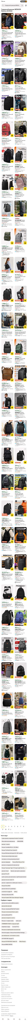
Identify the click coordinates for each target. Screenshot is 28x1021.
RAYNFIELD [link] (17, 385)
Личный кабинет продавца (7, 952)
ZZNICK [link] (3, 385)
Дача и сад (3, 988)
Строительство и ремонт (6, 998)
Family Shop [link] (18, 629)
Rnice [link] (16, 604)
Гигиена (3, 975)
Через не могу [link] (18, 738)
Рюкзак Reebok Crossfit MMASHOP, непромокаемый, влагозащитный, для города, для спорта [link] (20, 277)
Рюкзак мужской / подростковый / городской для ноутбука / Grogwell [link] (7, 494)
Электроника (4, 977)
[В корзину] (12, 27)
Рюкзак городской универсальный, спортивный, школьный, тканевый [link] (20, 657)
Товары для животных (6, 996)
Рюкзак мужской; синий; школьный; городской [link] (7, 33)
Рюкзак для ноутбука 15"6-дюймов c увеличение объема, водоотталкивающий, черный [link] (7, 221)
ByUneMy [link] (17, 166)
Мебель (3, 971)
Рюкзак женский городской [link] (19, 194)
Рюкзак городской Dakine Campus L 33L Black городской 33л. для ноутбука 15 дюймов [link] (19, 575)
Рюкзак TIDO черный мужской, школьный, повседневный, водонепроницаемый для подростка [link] (6, 547)
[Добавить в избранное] (12, 14)
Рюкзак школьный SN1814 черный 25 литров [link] (6, 630)
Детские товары (5, 1000)
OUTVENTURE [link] (18, 220)
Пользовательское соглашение (8, 1005)
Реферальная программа (6, 964)
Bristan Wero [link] (18, 682)
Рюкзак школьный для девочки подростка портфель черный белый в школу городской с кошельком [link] (7, 605)
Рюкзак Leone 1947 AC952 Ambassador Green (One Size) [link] (7, 248)
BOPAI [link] (16, 439)
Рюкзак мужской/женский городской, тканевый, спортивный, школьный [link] (20, 521)
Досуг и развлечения (6, 969)
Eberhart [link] (4, 276)
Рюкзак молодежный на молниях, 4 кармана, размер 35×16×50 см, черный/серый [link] (6, 521)
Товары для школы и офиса (7, 992)
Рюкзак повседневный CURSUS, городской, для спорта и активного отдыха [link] (7, 468)
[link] (12, 838)
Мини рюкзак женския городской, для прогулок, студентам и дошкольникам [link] (20, 141)
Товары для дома (5, 981)
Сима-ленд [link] (4, 520)
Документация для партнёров (8, 956)
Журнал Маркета (5, 1011)
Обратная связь (4, 1007)
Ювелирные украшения (6, 1002)
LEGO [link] (16, 712)
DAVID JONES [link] (5, 738)
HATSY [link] (3, 114)
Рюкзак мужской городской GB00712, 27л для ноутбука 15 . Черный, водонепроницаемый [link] (7, 440)
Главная (3, 1019)
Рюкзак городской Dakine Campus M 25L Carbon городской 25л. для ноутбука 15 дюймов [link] (7, 682)
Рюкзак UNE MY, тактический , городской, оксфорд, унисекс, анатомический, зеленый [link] (20, 359)
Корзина (19, 1019)
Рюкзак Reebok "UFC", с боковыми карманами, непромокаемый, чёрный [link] (20, 306)
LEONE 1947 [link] (4, 248)
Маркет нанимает (5, 1009)
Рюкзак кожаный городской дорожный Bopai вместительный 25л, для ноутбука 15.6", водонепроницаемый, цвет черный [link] (20, 440)
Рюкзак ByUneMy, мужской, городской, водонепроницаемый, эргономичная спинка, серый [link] (20, 248)
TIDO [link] (3, 546)
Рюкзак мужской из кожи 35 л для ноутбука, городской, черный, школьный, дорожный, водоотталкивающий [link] (7, 167)
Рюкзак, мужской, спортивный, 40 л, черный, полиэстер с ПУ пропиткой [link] (20, 494)
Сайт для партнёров (5, 958)
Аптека (2, 983)
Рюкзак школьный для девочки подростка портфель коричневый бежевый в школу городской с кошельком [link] (20, 61)
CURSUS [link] (4, 467)
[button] (26, 5)
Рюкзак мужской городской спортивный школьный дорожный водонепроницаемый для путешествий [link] (20, 33)
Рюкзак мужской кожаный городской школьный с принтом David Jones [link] (7, 739)
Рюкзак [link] (3, 789)
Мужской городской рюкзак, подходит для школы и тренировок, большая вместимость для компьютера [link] (20, 468)
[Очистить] (22, 5)
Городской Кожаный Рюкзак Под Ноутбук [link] (7, 386)
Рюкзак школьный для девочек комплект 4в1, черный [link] (7, 816)
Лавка (8, 1019)
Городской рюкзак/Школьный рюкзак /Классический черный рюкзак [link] (20, 605)
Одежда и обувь (5, 979)
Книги (2, 990)
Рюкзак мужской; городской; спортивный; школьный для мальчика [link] (20, 88)
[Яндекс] (11, 1016)
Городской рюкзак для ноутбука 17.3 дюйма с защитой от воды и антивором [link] (7, 61)
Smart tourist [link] (5, 305)
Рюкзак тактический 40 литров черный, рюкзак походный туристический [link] (20, 332)
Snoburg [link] (4, 629)
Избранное (14, 1019)
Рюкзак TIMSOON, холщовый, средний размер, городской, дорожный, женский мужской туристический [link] (7, 657)
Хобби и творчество (5, 987)
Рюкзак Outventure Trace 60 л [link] (20, 221)
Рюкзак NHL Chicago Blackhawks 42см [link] (6, 141)
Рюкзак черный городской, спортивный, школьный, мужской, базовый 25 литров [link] (7, 712)
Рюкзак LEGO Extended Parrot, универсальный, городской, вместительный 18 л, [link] (19, 712)
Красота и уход (4, 985)
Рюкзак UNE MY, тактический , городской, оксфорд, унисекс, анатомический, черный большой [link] (7, 359)
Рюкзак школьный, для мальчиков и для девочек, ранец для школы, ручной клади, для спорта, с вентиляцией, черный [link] (7, 764)
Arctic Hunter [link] (5, 439)
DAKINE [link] (16, 574)
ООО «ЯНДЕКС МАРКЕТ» (10, 1013)
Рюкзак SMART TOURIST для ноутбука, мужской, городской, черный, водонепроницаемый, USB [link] (7, 306)
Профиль (25, 1019)
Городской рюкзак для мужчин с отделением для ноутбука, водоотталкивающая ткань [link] (7, 332)
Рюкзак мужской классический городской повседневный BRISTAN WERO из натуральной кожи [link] (20, 682)
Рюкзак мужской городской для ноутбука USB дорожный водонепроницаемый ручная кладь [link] (7, 88)
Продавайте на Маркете (6, 954)
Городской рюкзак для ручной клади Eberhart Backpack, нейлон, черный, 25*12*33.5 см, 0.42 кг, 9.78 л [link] (7, 277)
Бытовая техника (5, 973)
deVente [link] (17, 193)
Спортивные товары (5, 994)
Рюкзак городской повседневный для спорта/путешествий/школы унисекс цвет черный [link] (20, 816)
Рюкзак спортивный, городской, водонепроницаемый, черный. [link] (20, 115)
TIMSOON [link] (4, 656)
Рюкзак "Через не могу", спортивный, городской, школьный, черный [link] (20, 739)
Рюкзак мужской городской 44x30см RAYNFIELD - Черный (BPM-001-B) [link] (20, 386)
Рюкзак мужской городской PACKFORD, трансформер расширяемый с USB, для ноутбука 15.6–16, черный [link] (7, 194)
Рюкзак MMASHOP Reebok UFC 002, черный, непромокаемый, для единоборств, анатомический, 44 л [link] (6, 413)
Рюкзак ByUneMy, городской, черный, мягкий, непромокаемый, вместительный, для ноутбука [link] (20, 167)
